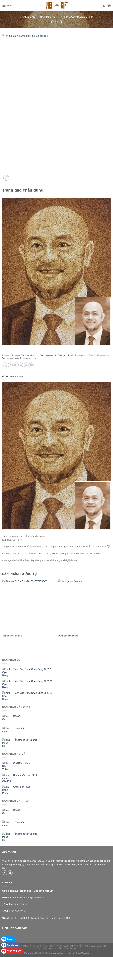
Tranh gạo (47, 16)
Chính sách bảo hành (95, 945)
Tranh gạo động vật (48, 355)
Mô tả (5, 376)
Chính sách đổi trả (45, 948)
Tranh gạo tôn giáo (28, 358)
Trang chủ (28, 16)
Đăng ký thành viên (68, 948)
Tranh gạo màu (81, 355)
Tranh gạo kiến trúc (66, 355)
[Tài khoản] (103, 5)
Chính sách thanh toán (42, 945)
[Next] (110, 611)
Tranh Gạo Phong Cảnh (76, 16)
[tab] (5, 377)
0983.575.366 (14, 951)
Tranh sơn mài (31, 864)
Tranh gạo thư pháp (10, 358)
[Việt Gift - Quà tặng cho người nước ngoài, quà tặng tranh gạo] (56, 5)
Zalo (9, 939)
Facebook (12, 945)
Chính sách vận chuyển (69, 945)
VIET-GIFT (7, 860)
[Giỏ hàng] (109, 5)
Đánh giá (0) (16, 376)
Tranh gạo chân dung (30, 355)
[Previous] (2, 611)
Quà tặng (7, 864)
